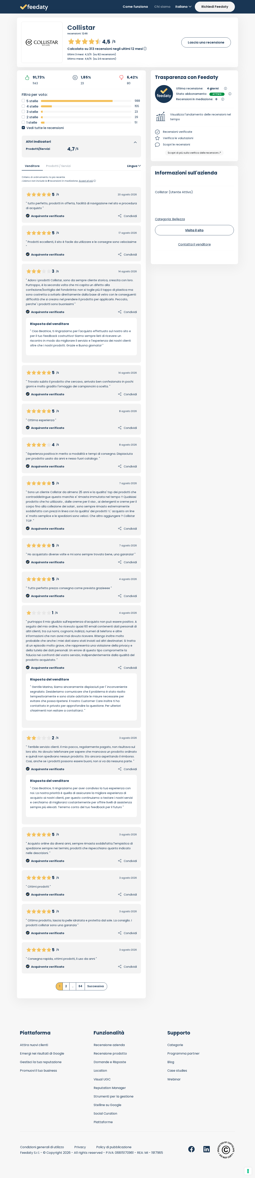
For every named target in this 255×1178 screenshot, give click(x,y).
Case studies (177, 1070)
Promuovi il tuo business (38, 1070)
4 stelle (32, 106)
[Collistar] (42, 42)
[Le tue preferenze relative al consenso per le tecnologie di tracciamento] (248, 1171)
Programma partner (183, 1053)
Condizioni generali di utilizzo (42, 1147)
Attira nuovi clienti (34, 1045)
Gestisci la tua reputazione (41, 1062)
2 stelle (32, 117)
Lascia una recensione (206, 42)
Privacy (80, 1147)
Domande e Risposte (110, 1062)
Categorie (175, 1045)
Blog (170, 1062)
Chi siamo (162, 6)
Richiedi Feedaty (214, 6)
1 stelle (31, 122)
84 (80, 986)
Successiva (95, 986)
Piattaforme (103, 1122)
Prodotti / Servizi (58, 166)
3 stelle (32, 112)
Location (100, 1070)
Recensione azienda (109, 1045)
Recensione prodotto (110, 1053)
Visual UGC (102, 1079)
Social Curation (105, 1113)
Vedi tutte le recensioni (45, 128)
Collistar (81, 27)
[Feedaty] (34, 7)
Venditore (32, 166)
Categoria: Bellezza (170, 219)
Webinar (174, 1079)
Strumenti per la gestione (113, 1096)
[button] (194, 117)
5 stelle (32, 101)
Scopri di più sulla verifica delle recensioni (193, 152)
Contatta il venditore (194, 244)
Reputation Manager (110, 1088)
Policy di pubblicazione (113, 1147)
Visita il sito (194, 230)
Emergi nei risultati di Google (42, 1053)
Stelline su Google (107, 1105)
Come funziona (135, 6)
